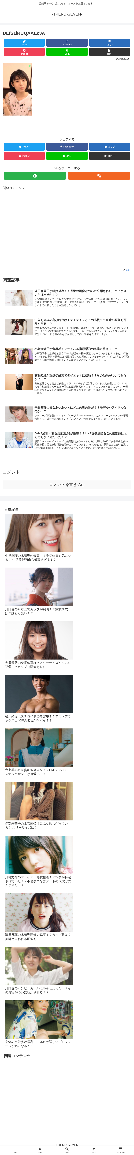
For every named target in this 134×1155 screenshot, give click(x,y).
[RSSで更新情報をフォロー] (99, 176)
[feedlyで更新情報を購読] (35, 176)
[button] (124, 624)
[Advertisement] (67, 229)
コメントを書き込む (67, 484)
